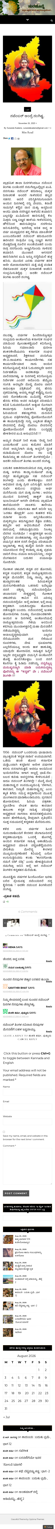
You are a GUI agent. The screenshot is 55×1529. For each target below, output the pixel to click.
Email (6, 1101)
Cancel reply (27, 1039)
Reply (49, 961)
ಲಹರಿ (27, 110)
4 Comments (27, 911)
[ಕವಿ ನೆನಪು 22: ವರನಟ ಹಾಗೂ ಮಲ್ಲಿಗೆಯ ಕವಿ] (9, 923)
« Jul (6, 1417)
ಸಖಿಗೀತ (18, 1332)
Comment (9, 1145)
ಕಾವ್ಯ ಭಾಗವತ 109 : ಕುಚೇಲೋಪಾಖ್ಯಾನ (23, 1241)
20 (27, 1393)
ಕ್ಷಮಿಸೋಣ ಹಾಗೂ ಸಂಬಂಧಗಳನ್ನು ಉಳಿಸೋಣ (28, 1254)
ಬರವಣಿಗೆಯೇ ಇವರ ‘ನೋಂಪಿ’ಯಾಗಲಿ (23, 1320)
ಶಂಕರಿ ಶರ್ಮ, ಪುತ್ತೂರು (40, 1035)
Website (7, 1116)
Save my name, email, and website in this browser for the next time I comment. (25, 1137)
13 (26, 1385)
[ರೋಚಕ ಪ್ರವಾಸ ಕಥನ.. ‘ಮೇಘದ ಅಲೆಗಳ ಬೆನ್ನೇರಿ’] (45, 923)
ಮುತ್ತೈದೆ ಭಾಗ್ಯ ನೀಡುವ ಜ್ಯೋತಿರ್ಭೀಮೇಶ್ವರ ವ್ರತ (24, 1267)
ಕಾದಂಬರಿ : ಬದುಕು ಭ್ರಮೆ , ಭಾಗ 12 (27, 1294)
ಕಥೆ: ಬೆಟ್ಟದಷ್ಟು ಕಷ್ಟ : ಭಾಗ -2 (26, 1305)
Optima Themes (36, 1519)
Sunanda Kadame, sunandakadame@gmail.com (27, 128)
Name (6, 1086)
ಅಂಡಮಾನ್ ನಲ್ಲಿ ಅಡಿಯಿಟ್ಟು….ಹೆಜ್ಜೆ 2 (28, 1281)
